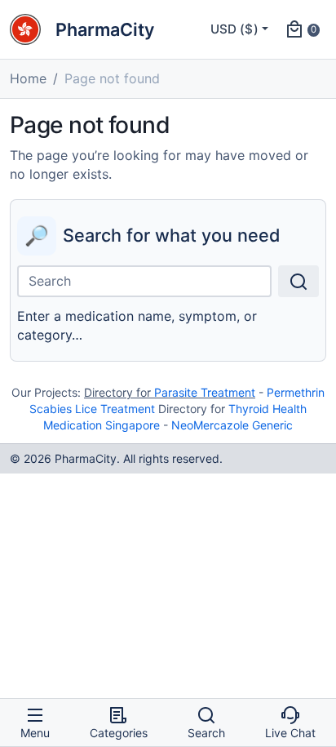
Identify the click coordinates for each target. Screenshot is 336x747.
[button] (302, 29)
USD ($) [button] (234, 29)
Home (28, 78)
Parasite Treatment (204, 392)
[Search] (298, 281)
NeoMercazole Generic (232, 425)
